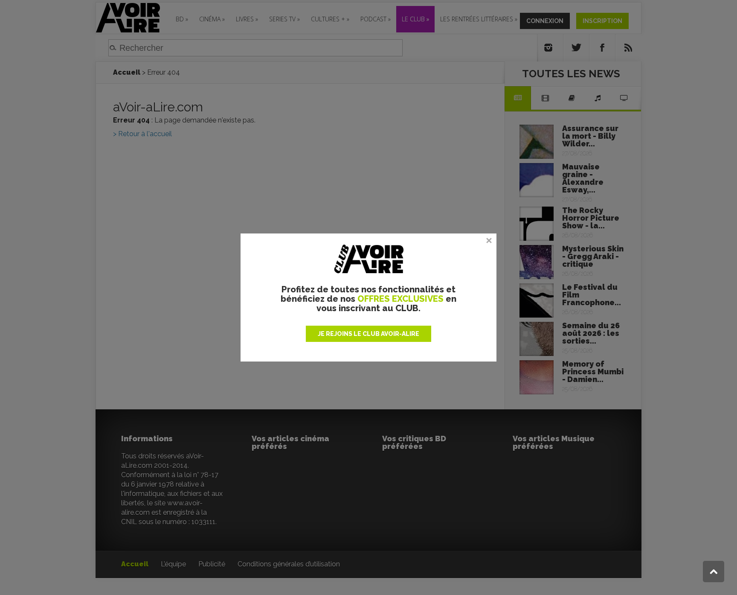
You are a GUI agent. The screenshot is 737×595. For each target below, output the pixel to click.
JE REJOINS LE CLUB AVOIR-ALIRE (368, 333)
